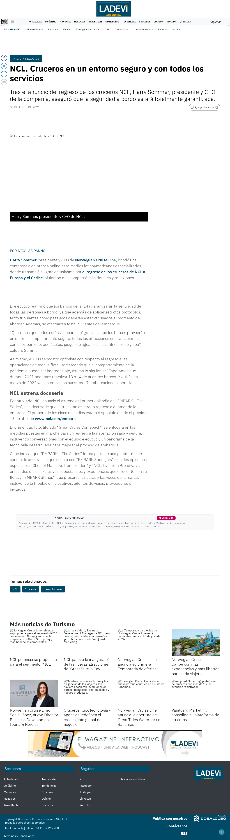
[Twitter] (4, 66)
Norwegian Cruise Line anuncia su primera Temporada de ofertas (137, 664)
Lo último (50, 21)
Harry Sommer (23, 259)
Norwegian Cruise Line (95, 259)
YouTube (85, 805)
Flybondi (53, 29)
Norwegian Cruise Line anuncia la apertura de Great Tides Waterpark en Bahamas (140, 717)
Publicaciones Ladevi (131, 779)
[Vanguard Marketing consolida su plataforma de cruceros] (196, 693)
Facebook (86, 785)
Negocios (80, 21)
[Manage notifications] (221, 832)
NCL (15, 589)
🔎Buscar (185, 21)
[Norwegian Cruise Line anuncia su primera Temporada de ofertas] (142, 642)
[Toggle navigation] (11, 21)
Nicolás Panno (31, 250)
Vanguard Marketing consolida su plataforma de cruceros (195, 714)
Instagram (86, 792)
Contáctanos (176, 825)
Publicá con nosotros (170, 818)
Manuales (65, 21)
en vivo (176, 29)
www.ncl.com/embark (55, 418)
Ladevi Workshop (143, 29)
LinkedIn (85, 798)
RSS (184, 833)
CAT (107, 29)
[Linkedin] (4, 74)
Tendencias (129, 21)
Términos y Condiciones (19, 836)
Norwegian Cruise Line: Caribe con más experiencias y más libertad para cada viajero (196, 666)
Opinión (158, 21)
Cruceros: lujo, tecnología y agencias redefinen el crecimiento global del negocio (87, 717)
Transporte (112, 21)
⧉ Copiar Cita (166, 518)
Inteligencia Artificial (88, 29)
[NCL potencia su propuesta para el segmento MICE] (34, 642)
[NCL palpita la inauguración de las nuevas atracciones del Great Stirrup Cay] (88, 642)
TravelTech (95, 21)
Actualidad (35, 21)
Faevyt (67, 29)
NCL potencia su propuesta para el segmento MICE (33, 662)
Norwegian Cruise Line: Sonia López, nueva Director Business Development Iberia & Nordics (34, 717)
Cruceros (144, 21)
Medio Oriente (35, 29)
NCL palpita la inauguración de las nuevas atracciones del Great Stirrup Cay (88, 664)
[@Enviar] (4, 82)
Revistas (172, 21)
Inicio (16, 58)
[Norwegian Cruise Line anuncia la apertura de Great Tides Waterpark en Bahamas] (142, 693)
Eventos (162, 29)
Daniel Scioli (121, 29)
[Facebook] (4, 58)
